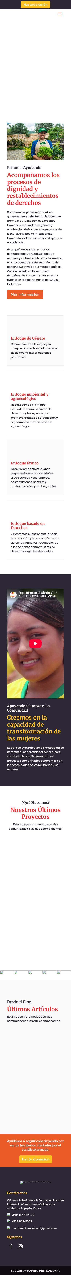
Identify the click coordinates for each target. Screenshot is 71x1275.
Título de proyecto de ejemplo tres (36, 889)
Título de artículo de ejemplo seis (35, 1048)
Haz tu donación (35, 4)
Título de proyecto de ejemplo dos (36, 928)
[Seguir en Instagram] (21, 1246)
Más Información (25, 294)
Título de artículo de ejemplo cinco (35, 1088)
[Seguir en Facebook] (11, 1246)
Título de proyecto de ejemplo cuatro (36, 850)
